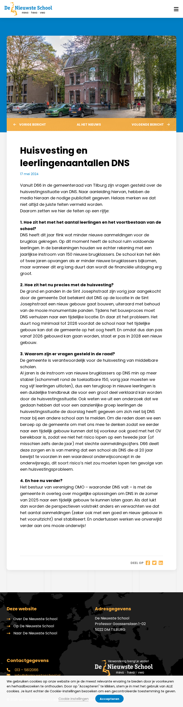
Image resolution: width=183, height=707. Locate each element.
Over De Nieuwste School (35, 618)
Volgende (148, 124)
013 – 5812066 (26, 669)
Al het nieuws (89, 124)
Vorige (32, 124)
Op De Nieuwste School (33, 626)
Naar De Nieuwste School (35, 633)
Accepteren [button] (109, 699)
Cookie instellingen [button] (73, 699)
